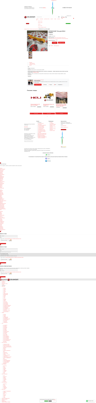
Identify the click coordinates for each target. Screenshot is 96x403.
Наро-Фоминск (2, 204)
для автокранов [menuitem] (5, 304)
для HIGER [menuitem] (4, 328)
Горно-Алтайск (2, 181)
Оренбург (1, 211)
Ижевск (1, 185)
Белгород (1, 173)
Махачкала (1, 199)
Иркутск (1, 186)
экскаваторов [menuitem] (5, 322)
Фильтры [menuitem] (4, 368)
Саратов (1, 220)
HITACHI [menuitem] (4, 295)
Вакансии (51, 129)
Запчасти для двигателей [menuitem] (5, 398)
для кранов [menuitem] (5, 309)
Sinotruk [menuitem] (4, 291)
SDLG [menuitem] (4, 372)
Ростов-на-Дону (2, 217)
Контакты (51, 127)
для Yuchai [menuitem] (4, 333)
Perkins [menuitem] (4, 296)
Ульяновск (1, 227)
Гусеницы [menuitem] (4, 388)
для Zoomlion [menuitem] (5, 335)
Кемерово (1, 190)
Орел (1, 212)
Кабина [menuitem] (4, 385)
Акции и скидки (40, 25)
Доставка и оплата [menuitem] (5, 283)
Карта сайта (26, 126)
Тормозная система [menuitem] (6, 344)
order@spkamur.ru (53, 0)
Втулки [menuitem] (4, 348)
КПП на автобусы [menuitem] (6, 337)
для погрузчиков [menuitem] (5, 311)
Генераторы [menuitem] (5, 387)
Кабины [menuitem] (3, 312)
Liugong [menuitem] (4, 316)
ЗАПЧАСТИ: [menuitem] (3, 285)
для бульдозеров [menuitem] (5, 307)
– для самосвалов (40, 128)
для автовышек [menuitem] (5, 303)
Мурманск (1, 201)
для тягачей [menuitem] (5, 301)
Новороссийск (2, 206)
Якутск (1, 230)
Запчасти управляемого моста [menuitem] (7, 358)
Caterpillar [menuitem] (4, 379)
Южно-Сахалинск (2, 229)
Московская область (3, 200)
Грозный (1, 182)
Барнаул (1, 172)
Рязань (1, 218)
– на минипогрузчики (41, 127)
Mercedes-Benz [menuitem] (5, 294)
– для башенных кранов (41, 129)
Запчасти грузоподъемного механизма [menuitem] (7, 347)
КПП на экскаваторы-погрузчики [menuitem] (6, 341)
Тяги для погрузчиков (64, 38)
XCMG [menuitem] (4, 369)
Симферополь (2, 221)
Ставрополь (2, 222)
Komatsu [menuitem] (4, 315)
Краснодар (1, 193)
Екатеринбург (2, 183)
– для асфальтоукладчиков (42, 125)
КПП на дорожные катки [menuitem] (7, 339)
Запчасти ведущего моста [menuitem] (7, 356)
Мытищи (1, 202)
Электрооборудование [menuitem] (6, 360)
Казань (1, 187)
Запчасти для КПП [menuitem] (4, 399)
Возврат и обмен (40, 22)
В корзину (54, 42)
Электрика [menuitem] (5, 359)
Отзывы (51, 122)
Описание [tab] (30, 62)
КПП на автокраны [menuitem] (6, 338)
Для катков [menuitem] (3, 389)
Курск (1, 196)
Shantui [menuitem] (4, 395)
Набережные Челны (3, 203)
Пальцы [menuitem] (4, 349)
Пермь (1, 213)
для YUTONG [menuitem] (5, 334)
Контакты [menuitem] (3, 282)
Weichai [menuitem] (4, 288)
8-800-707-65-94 (28, 6)
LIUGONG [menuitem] (4, 371)
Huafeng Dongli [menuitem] (5, 293)
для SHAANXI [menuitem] (5, 332)
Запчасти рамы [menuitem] (5, 353)
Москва (1, 168)
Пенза (1, 214)
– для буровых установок (41, 131)
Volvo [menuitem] (4, 396)
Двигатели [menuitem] (3, 286)
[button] (56, 45)
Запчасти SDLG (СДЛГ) (57, 37)
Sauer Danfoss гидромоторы (42, 133)
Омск (1, 209)
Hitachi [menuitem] (4, 380)
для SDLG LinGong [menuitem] (6, 331)
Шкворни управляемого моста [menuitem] (6, 351)
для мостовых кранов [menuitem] (6, 310)
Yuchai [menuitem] (4, 297)
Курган (1, 195)
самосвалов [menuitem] (5, 321)
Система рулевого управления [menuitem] (6, 362)
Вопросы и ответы (53, 128)
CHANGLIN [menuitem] (5, 370)
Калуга (1, 189)
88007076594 (64, 125)
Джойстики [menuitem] (5, 352)
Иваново (1, 184)
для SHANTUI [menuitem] (5, 325)
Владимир (1, 178)
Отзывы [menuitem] (3, 284)
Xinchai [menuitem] (4, 300)
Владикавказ (2, 177)
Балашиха (1, 171)
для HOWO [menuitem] (4, 329)
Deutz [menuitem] (4, 292)
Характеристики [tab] (32, 63)
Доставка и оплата (53, 124)
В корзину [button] (61, 113)
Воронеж (1, 180)
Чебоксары (1, 228)
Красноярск (2, 194)
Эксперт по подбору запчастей (42, 27)
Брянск (1, 175)
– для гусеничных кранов (41, 130)
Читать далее (36, 113)
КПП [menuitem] (2, 323)
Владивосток (2, 176)
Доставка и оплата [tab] (32, 64)
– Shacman (39, 132)
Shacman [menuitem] (4, 314)
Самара (1, 219)
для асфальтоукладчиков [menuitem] (7, 305)
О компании (52, 123)
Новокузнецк (2, 205)
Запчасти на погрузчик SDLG (56, 38)
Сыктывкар (1, 223)
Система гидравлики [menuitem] (6, 361)
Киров (1, 191)
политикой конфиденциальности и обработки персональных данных (13, 238)
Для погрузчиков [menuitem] (4, 342)
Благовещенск (2, 174)
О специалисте (60, 84)
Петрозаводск (2, 215)
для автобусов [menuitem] (5, 302)
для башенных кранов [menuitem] (6, 306)
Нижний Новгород (3, 208)
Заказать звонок (63, 129)
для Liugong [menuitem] (5, 330)
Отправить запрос (36, 72)
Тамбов (1, 224)
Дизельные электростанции (42, 134)
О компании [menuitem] (3, 281)
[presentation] (47, 116)
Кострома (1, 192)
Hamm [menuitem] (4, 397)
